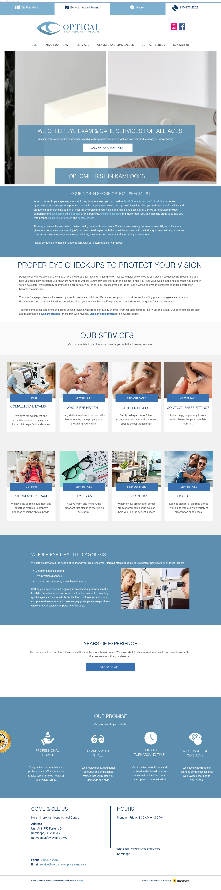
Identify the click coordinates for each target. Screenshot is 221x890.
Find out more (114, 562)
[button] (82, 45)
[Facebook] (182, 26)
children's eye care (110, 213)
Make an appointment (102, 313)
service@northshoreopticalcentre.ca (63, 864)
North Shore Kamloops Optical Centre (145, 201)
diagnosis (74, 213)
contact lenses (86, 218)
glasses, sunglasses (60, 218)
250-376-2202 (50, 860)
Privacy (80, 880)
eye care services (50, 313)
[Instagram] (174, 26)
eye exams (58, 213)
